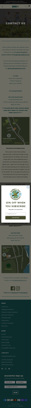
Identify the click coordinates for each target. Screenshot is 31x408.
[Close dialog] (28, 187)
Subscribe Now (15, 217)
